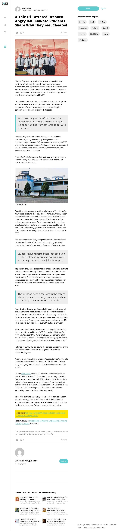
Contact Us (92, 527)
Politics (102, 22)
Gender (82, 34)
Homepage (81, 525)
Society (82, 22)
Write (88, 8)
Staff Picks (94, 34)
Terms (85, 527)
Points (105, 525)
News (106, 34)
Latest (105, 28)
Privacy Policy (101, 527)
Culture (95, 28)
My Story (82, 40)
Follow (63, 461)
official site (26, 373)
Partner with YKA (97, 525)
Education (83, 28)
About (88, 525)
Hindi (92, 22)
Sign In (103, 8)
